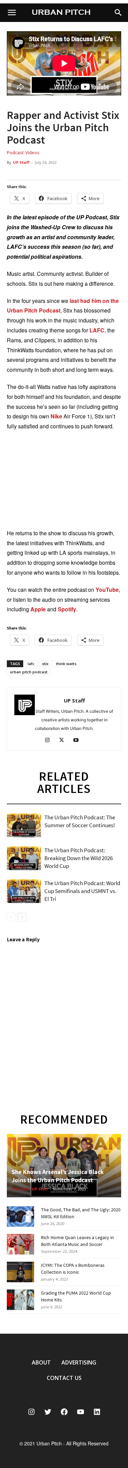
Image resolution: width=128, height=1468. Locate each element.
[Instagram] (49, 740)
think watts (66, 663)
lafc (31, 663)
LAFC (96, 330)
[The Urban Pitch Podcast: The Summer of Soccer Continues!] (24, 825)
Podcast (15, 152)
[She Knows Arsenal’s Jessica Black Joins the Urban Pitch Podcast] (64, 1165)
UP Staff (21, 162)
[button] (118, 12)
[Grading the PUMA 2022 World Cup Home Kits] (20, 1299)
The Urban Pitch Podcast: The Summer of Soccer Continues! (79, 821)
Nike (56, 416)
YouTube (107, 590)
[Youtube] (78, 740)
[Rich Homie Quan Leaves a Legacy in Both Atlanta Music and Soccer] (20, 1244)
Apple (38, 609)
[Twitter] (64, 740)
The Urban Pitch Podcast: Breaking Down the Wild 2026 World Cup (78, 858)
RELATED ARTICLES (64, 782)
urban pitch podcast (28, 671)
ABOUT (41, 1362)
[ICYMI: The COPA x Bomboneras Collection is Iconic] (20, 1272)
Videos (32, 152)
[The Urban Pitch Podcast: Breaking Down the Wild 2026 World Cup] (24, 858)
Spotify (67, 609)
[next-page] (22, 917)
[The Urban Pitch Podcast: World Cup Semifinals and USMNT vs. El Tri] (24, 891)
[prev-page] (11, 917)
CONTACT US (64, 1378)
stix (45, 663)
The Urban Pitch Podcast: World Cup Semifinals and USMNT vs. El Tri (82, 891)
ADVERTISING (78, 1362)
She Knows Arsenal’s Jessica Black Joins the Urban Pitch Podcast (58, 1176)
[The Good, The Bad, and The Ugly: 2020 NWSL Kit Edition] (20, 1216)
